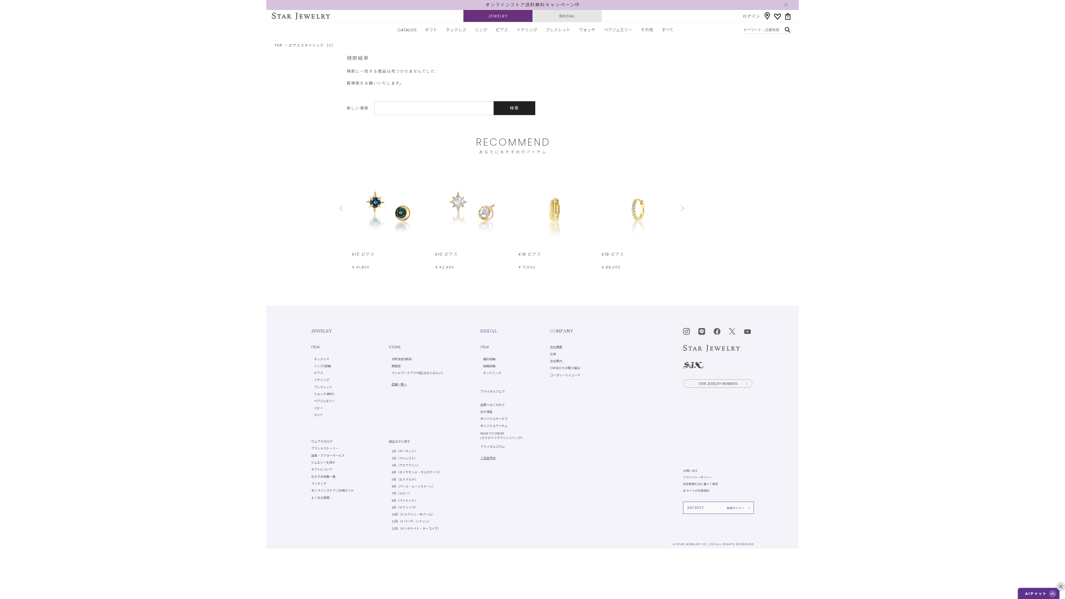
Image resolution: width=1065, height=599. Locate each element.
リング (481, 30)
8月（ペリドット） (405, 500)
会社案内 (556, 361)
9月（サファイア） (405, 507)
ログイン (751, 16)
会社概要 (556, 347)
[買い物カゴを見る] (787, 16)
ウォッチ (587, 30)
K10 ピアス (363, 254)
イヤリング (526, 30)
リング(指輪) (322, 366)
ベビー (318, 408)
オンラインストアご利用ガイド (332, 490)
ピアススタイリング (306, 45)
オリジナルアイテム (494, 425)
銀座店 (396, 366)
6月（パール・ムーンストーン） (413, 486)
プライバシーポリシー (697, 477)
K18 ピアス (530, 254)
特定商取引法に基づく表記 (700, 484)
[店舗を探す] (767, 16)
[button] (1052, 593)
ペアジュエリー (618, 30)
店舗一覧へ (399, 384)
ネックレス (456, 30)
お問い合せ (690, 470)
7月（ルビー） (402, 493)
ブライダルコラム (492, 446)
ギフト (431, 30)
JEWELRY (498, 16)
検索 (514, 108)
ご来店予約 (488, 458)
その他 (647, 30)
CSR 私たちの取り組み (565, 368)
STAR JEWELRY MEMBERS (717, 383)
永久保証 (486, 411)
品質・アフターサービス (328, 455)
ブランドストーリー (325, 448)
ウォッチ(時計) (324, 394)
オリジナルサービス (494, 418)
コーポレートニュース (565, 375)
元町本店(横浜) (402, 359)
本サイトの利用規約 (696, 490)
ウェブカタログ (322, 441)
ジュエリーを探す (323, 462)
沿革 (553, 354)
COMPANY (561, 331)
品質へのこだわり (492, 404)
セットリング (492, 372)
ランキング (318, 483)
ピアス (502, 30)
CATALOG (407, 30)
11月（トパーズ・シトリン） (411, 521)
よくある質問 (320, 497)
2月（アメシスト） (404, 458)
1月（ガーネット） (405, 451)
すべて (667, 30)
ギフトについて (322, 469)
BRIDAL (567, 16)
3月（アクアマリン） (406, 465)
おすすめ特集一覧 (323, 476)
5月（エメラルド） (405, 479)
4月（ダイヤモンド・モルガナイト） (417, 472)
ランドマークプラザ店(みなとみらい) (417, 372)
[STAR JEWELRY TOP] (301, 16)
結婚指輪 (489, 366)
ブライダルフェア (492, 391)
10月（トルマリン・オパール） (413, 514)
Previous (342, 208)
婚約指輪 (489, 359)
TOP (279, 45)
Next (683, 208)
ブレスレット (558, 30)
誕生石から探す (399, 441)
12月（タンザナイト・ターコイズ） (416, 528)
